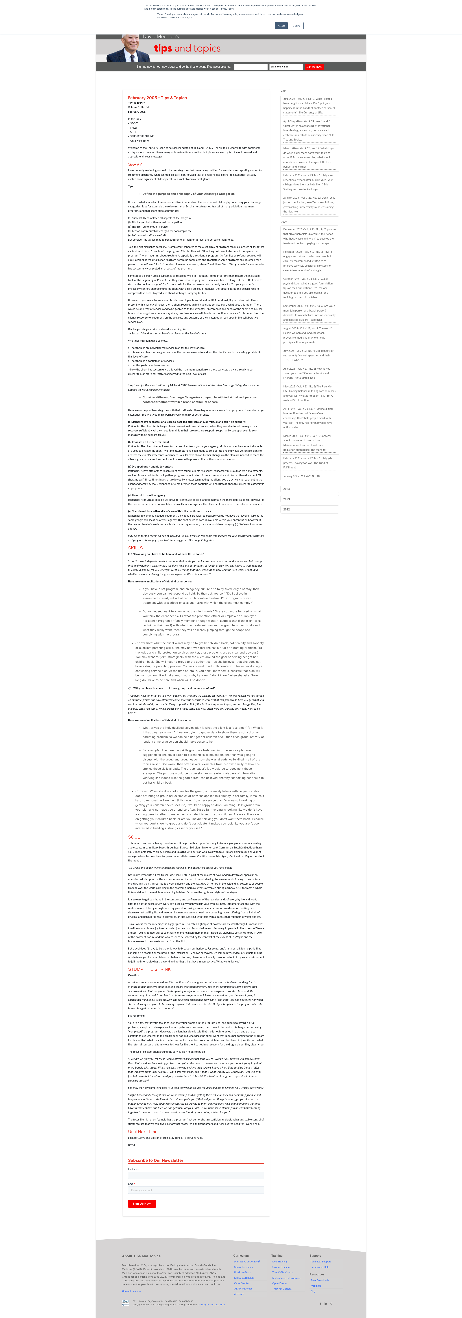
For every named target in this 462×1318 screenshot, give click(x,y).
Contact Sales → (131, 1291)
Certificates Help (319, 1267)
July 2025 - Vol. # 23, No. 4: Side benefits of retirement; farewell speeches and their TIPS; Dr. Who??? (308, 356)
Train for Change (282, 1288)
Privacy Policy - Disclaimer (212, 1304)
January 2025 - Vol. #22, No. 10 (301, 476)
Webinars (315, 1285)
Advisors (239, 1294)
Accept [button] (281, 25)
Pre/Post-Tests (242, 1272)
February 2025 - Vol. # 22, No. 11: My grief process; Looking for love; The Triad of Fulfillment (308, 463)
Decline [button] (296, 25)
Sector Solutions (243, 1267)
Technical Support (320, 1261)
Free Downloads (319, 1280)
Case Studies (241, 1283)
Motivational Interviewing (286, 1278)
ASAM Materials (243, 1288)
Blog (312, 1291)
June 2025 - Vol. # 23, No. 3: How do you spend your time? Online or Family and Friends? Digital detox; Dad (306, 373)
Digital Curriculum (244, 1277)
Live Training (279, 1261)
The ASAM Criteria (282, 1272)
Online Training (281, 1267)
